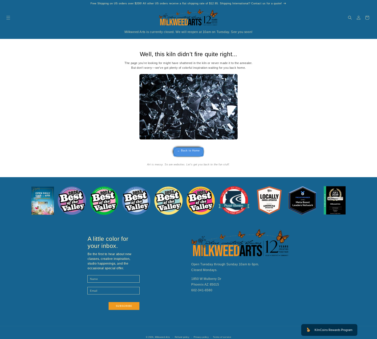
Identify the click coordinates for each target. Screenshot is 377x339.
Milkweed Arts (162, 337)
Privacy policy (201, 337)
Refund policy (182, 337)
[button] (8, 17)
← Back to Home (188, 150)
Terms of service (222, 337)
